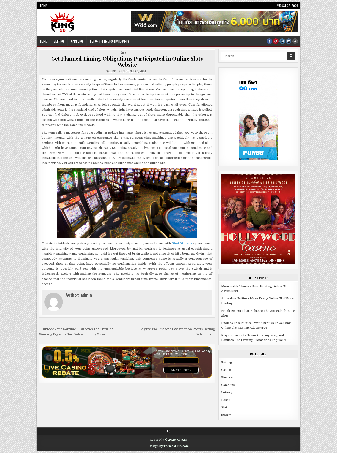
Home (43, 5)
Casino (226, 370)
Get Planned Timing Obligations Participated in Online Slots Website (127, 61)
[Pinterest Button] (276, 41)
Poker (225, 400)
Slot (128, 52)
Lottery (226, 392)
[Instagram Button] (282, 41)
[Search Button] (295, 41)
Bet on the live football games (109, 41)
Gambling (77, 41)
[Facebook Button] (269, 41)
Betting (59, 41)
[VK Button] (288, 41)
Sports (226, 415)
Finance (227, 377)
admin (112, 71)
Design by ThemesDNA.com (169, 446)
